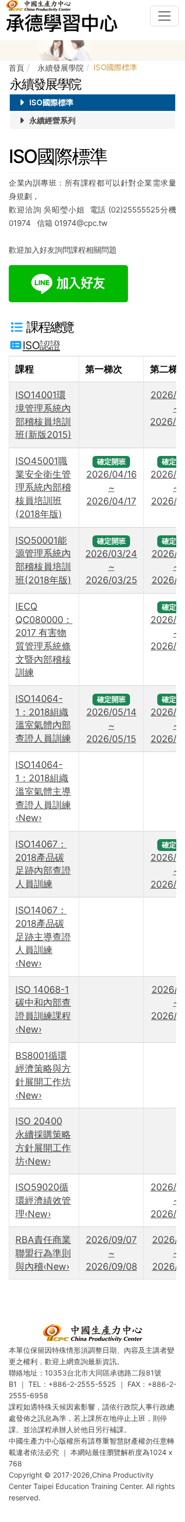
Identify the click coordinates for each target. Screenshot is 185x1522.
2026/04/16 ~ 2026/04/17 (111, 487)
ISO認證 (41, 345)
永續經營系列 (51, 120)
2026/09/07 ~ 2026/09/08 (111, 1252)
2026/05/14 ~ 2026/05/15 (111, 725)
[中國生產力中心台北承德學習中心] (63, 16)
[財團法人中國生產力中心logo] (92, 1332)
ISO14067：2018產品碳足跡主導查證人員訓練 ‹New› (43, 937)
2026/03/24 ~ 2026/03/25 (111, 566)
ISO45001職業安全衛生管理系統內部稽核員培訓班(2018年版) (43, 487)
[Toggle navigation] (164, 16)
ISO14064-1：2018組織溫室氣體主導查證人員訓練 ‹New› (43, 791)
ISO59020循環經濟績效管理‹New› (43, 1200)
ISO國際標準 (50, 102)
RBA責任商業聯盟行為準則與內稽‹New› (43, 1252)
